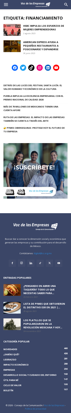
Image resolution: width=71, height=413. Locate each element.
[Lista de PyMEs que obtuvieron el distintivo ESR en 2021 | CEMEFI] (12, 308)
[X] (49, 263)
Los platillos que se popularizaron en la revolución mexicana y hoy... (42, 324)
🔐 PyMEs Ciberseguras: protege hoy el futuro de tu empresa (34, 129)
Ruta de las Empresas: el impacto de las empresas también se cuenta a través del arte (34, 119)
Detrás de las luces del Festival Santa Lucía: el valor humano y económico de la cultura (32, 87)
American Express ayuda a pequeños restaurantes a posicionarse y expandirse (41, 45)
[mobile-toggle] (5, 4)
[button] (66, 4)
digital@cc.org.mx (43, 253)
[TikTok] (40, 263)
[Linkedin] (30, 263)
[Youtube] (58, 263)
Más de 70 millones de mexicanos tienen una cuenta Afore (30, 108)
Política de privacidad (35, 408)
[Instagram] (21, 263)
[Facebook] (12, 263)
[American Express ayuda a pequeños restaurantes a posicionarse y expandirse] (12, 46)
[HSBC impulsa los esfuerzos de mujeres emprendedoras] (12, 30)
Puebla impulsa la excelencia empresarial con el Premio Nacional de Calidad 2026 (33, 97)
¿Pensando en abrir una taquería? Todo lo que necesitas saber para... (39, 289)
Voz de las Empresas (54, 405)
